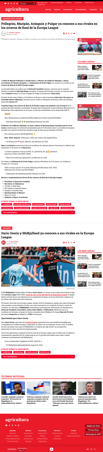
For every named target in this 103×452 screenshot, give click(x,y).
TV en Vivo (78, 2)
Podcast (68, 2)
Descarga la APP (42, 2)
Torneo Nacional (12, 441)
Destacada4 (18, 352)
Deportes (57, 9)
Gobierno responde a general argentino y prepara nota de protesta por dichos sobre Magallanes (38, 400)
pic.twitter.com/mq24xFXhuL (46, 138)
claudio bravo (38, 204)
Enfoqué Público (42, 439)
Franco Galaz (13, 242)
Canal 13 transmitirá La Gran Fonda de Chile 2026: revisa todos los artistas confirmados (94, 76)
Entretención (67, 9)
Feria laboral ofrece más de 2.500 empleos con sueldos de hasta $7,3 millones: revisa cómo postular (94, 94)
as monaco (7, 204)
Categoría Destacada (22, 204)
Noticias (48, 9)
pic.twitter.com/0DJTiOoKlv (23, 170)
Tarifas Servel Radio (73, 436)
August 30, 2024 (37, 345)
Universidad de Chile (12, 439)
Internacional (28, 439)
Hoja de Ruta (42, 441)
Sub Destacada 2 (67, 208)
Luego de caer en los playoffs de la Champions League (46, 295)
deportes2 (6, 352)
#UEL (32, 138)
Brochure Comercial (57, 2)
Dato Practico (28, 433)
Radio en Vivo (89, 2)
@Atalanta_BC (40, 151)
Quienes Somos (57, 433)
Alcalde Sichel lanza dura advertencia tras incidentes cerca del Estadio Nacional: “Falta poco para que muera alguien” (62, 401)
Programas (93, 9)
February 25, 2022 (42, 122)
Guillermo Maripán (22, 208)
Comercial (73, 433)
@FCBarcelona (42, 167)
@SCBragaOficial (26, 134)
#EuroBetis (34, 118)
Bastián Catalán (14, 32)
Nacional (28, 441)
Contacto (57, 436)
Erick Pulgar (51, 204)
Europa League (65, 204)
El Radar (42, 436)
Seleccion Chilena (13, 436)
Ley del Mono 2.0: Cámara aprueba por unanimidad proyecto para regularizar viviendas (84, 85)
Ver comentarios (10, 212)
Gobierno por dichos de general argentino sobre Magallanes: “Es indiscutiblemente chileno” (88, 400)
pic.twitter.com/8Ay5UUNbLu (50, 118)
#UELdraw (25, 138)
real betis (54, 208)
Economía (28, 436)
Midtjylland (45, 352)
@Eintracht (25, 118)
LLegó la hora (42, 433)
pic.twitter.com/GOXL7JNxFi (20, 154)
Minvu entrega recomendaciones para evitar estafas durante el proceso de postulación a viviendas (84, 67)
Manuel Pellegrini (39, 208)
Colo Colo (12, 433)
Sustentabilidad (80, 9)
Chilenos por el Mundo (12, 19)
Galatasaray (7, 208)
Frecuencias (41, 4)
